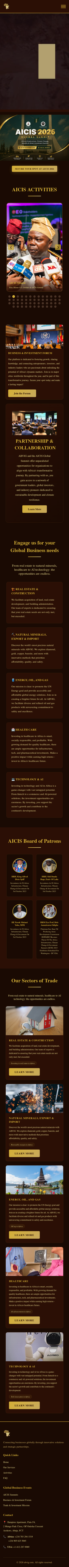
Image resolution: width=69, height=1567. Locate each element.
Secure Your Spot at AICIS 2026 (34, 168)
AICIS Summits (10, 1494)
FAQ (5, 1477)
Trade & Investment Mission (16, 1505)
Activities (7, 1472)
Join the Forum (22, 393)
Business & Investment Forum (17, 1499)
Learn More (34, 509)
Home (6, 1462)
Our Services (9, 1467)
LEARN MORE (24, 1072)
